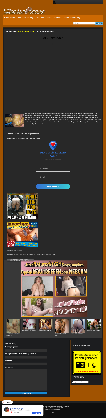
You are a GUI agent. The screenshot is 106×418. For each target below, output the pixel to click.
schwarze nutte (40, 254)
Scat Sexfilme (18, 250)
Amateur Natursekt (54, 18)
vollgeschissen (50, 254)
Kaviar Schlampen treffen (25, 31)
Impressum (48, 409)
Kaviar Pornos (9, 18)
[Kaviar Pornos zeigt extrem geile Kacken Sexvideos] (26, 10)
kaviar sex (32, 254)
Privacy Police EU (56, 409)
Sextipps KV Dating (25, 18)
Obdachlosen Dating (72, 18)
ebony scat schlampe (22, 254)
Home (53, 412)
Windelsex (40, 18)
